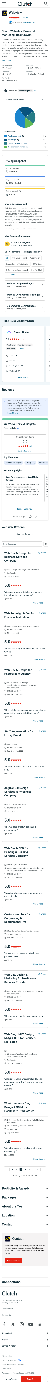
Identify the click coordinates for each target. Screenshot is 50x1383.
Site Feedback (7, 1309)
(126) (21, 339)
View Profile (23, 377)
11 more (11, 275)
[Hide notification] (45, 400)
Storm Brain (21, 332)
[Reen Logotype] (9, 332)
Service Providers (9, 1346)
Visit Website (11, 1379)
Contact (30, 1379)
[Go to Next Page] (42, 1169)
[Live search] (46, 4)
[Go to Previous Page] (8, 1169)
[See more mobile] (39, 603)
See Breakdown (23, 451)
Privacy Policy (7, 1356)
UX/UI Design (38, 264)
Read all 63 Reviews (25, 509)
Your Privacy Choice (9, 1360)
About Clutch (7, 1333)
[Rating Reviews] (14, 17)
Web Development (14, 136)
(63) (30, 446)
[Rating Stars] (14, 339)
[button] (22, 544)
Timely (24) (30, 463)
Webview (15, 12)
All (7, 258)
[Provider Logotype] (4, 13)
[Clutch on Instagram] (21, 1324)
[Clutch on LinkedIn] (39, 1324)
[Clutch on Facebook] (4, 1324)
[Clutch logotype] (25, 4)
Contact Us (6, 1315)
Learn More (11, 413)
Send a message (13, 1260)
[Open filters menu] (45, 544)
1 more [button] (21, 349)
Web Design (12, 140)
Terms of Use (6, 1369)
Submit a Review (24, 534)
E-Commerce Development (17, 143)
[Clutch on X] (13, 1324)
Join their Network (29, 22)
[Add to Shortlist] (45, 1379)
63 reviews (23, 17)
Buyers (5, 1339)
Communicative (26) (13, 463)
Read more (6, 60)
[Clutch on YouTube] (30, 1324)
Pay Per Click (36, 270)
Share (43, 553)
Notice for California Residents (13, 1364)
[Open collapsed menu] (4, 4)
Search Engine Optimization (18, 147)
